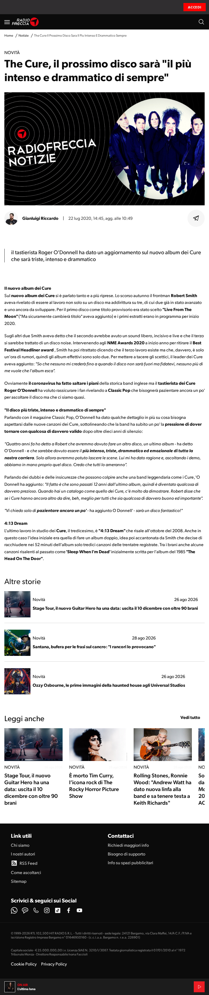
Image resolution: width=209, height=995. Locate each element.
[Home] (25, 21)
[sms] (25, 910)
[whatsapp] (14, 910)
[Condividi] (196, 218)
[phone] (36, 910)
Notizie (24, 35)
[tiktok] (57, 910)
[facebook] (68, 910)
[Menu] (7, 21)
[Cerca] (201, 22)
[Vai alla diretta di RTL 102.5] (199, 986)
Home (8, 35)
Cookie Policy (24, 964)
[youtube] (79, 910)
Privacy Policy (54, 964)
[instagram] (47, 910)
